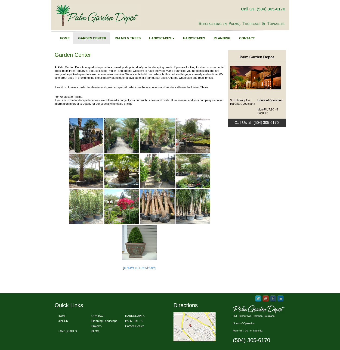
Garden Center (92, 38)
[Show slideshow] (139, 267)
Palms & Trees (128, 38)
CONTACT (98, 316)
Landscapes (160, 38)
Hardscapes (194, 38)
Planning (222, 38)
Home (65, 38)
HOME (62, 316)
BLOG (95, 331)
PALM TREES (133, 321)
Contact (247, 38)
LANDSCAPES (67, 331)
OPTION (63, 321)
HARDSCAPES (135, 316)
